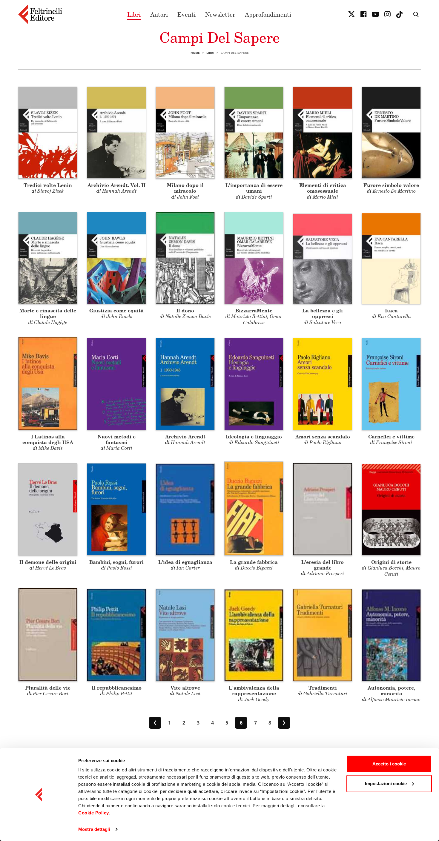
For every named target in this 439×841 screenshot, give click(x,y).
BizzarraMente (253, 310)
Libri (134, 14)
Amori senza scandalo (322, 436)
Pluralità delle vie (47, 687)
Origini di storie (391, 562)
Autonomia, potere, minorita (391, 690)
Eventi (186, 14)
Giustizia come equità (116, 310)
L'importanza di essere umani (254, 187)
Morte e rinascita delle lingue (47, 313)
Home (195, 52)
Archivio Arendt (185, 436)
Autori (159, 14)
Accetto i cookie (389, 763)
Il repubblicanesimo (117, 687)
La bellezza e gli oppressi (322, 313)
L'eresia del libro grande (322, 564)
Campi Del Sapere (219, 37)
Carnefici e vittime (391, 436)
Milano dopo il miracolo (185, 187)
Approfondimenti (268, 14)
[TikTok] (399, 14)
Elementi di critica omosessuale (322, 187)
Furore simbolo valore (391, 185)
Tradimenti (322, 687)
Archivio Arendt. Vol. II (116, 185)
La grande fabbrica (254, 562)
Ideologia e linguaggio (254, 436)
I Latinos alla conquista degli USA (47, 439)
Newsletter (220, 14)
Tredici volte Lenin (48, 185)
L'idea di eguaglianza (185, 562)
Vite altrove (185, 687)
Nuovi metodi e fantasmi (117, 439)
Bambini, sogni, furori (116, 562)
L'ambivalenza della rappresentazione (254, 690)
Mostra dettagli (94, 829)
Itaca (391, 310)
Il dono (185, 310)
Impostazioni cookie (386, 783)
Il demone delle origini (47, 562)
